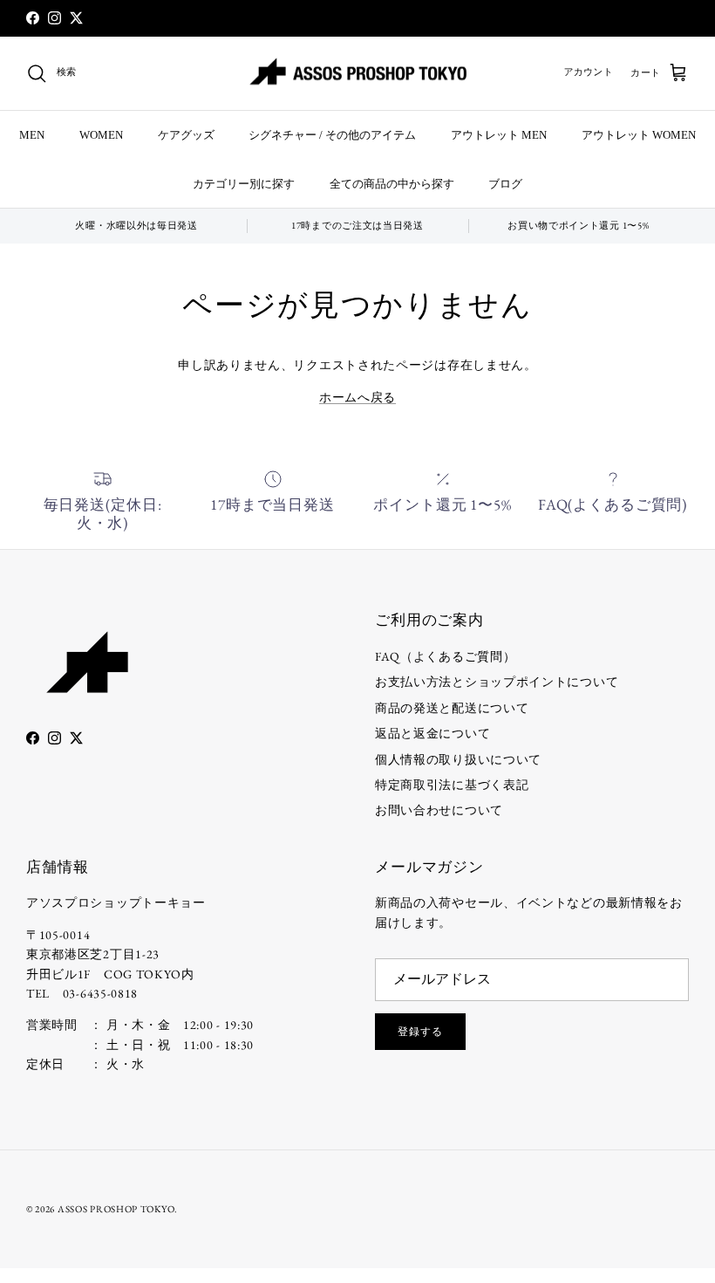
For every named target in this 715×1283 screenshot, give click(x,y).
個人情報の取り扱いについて (458, 759)
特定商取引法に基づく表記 (451, 784)
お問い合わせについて (439, 810)
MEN (31, 134)
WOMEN (101, 134)
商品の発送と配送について (451, 708)
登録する (420, 1032)
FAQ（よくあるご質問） (445, 656)
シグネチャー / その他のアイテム (332, 134)
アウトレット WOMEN (639, 134)
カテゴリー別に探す (244, 183)
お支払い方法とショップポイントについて (496, 682)
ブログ (505, 183)
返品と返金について (432, 733)
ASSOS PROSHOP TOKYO (116, 1209)
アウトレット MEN (499, 134)
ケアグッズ (186, 134)
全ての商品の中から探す (392, 183)
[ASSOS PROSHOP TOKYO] (357, 73)
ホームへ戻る (357, 397)
